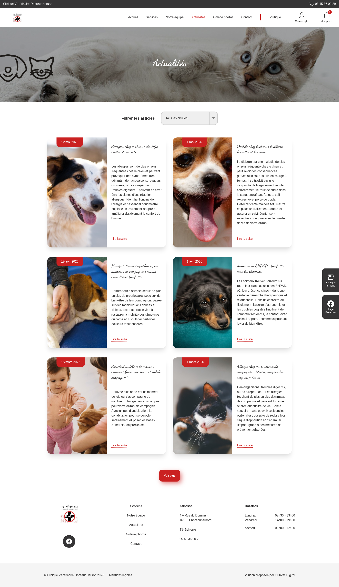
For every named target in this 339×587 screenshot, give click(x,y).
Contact (246, 17)
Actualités (198, 17)
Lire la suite (119, 238)
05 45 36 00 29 (190, 539)
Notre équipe (175, 17)
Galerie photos (223, 17)
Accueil (133, 17)
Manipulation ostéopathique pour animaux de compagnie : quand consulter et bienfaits (135, 271)
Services (152, 17)
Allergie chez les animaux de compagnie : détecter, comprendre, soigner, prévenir (260, 372)
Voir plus (169, 475)
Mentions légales (120, 575)
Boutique (275, 17)
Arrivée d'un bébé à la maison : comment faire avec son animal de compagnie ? (135, 372)
